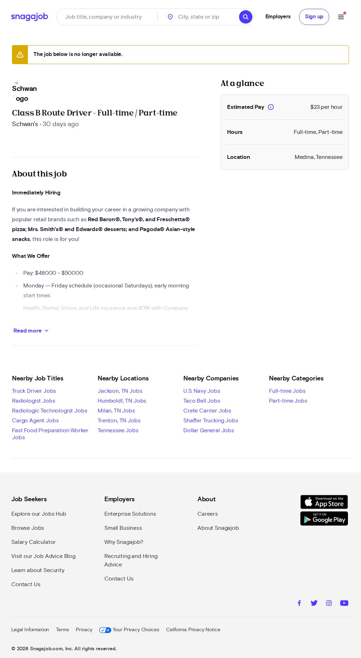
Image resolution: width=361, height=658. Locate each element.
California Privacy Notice (193, 629)
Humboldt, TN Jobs (122, 401)
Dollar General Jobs (208, 430)
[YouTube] (344, 604)
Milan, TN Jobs (116, 411)
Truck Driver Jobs (34, 391)
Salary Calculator (33, 542)
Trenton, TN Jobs (119, 420)
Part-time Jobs (288, 401)
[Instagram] (329, 604)
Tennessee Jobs (118, 430)
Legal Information (30, 629)
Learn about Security (38, 570)
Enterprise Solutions (130, 514)
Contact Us (25, 584)
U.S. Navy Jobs (201, 391)
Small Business (123, 528)
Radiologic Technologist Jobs (49, 411)
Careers (207, 514)
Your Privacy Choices (136, 629)
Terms (62, 629)
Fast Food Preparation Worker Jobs (50, 434)
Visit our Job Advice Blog (43, 556)
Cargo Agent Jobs (35, 420)
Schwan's (25, 124)
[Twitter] (314, 604)
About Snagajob (218, 528)
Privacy (84, 629)
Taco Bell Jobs (201, 401)
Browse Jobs (27, 528)
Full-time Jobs (287, 391)
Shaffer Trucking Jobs (210, 420)
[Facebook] (299, 604)
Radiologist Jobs (33, 401)
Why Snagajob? (123, 542)
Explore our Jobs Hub (38, 514)
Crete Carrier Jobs (207, 411)
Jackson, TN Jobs (120, 391)
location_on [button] (170, 16)
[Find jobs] (245, 17)
